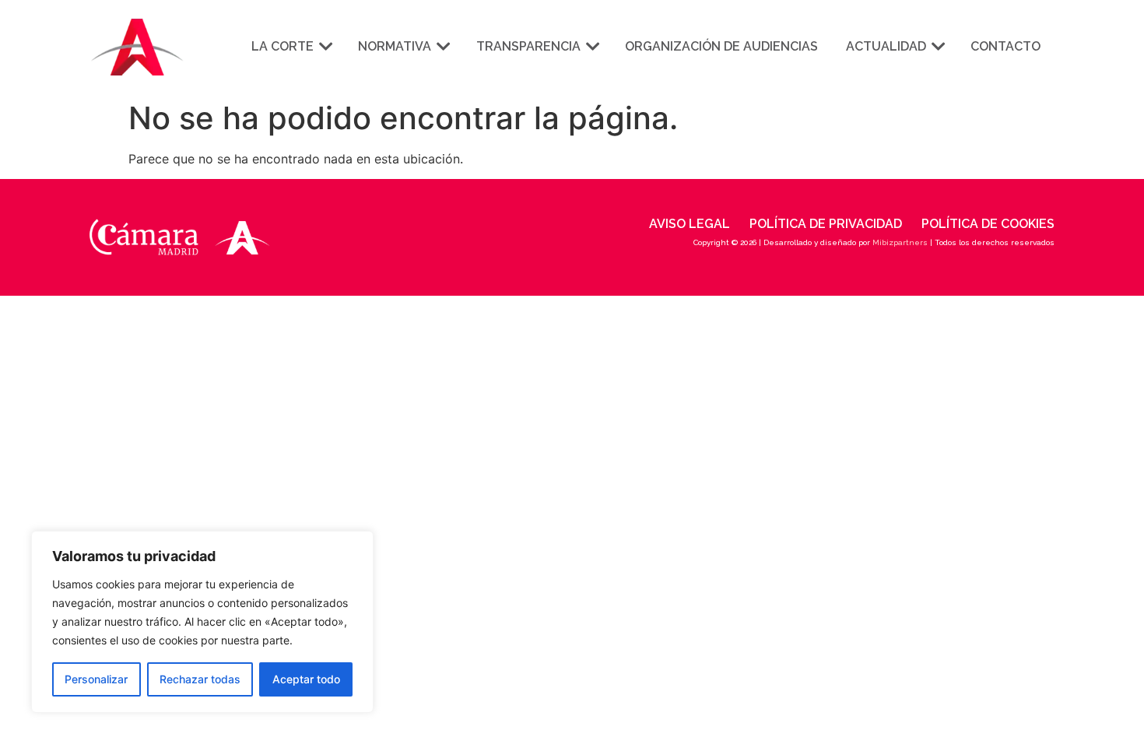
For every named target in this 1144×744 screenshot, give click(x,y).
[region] (202, 622)
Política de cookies (988, 223)
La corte (282, 46)
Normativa (394, 46)
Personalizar (96, 679)
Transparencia (528, 46)
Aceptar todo (306, 679)
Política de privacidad (825, 223)
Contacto (1005, 46)
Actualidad (886, 46)
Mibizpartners (900, 242)
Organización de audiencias (721, 46)
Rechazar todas (200, 679)
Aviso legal (689, 223)
